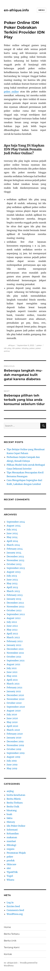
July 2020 (12, 714)
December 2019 (15, 741)
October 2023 (14, 564)
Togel (10, 876)
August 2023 (13, 571)
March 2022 (13, 637)
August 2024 (14, 525)
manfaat (11, 841)
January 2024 (14, 552)
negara (10, 849)
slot (9, 868)
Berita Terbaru (15, 802)
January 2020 (14, 737)
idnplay (25, 348)
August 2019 (13, 756)
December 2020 (15, 695)
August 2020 (14, 710)
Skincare (11, 864)
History (11, 822)
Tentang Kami (11, 947)
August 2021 (13, 664)
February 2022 (15, 641)
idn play (7, 348)
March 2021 (13, 683)
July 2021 (12, 668)
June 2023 (12, 579)
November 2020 (15, 699)
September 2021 (15, 660)
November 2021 (15, 652)
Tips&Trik (12, 872)
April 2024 (12, 541)
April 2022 (12, 633)
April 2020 (12, 726)
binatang (12, 810)
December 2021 (15, 649)
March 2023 (13, 591)
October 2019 (14, 749)
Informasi (12, 829)
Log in (10, 902)
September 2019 (16, 753)
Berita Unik (13, 806)
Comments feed (15, 910)
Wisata (10, 879)
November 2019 (15, 745)
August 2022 (14, 618)
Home (7, 927)
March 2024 (13, 545)
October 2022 (14, 610)
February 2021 (14, 687)
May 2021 (12, 676)
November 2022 (15, 606)
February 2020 (15, 733)
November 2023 (15, 560)
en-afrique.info (16, 10)
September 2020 (16, 706)
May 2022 (12, 629)
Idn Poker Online (16, 825)
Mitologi (11, 845)
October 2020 (14, 703)
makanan (12, 837)
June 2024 (12, 533)
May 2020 (12, 722)
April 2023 (12, 587)
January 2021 (14, 691)
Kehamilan (13, 833)
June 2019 (12, 764)
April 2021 (12, 679)
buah (9, 814)
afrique (11, 345)
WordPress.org (15, 914)
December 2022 (15, 602)
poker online (11, 91)
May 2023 (12, 583)
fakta (9, 818)
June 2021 (12, 672)
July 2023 (12, 575)
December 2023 (15, 556)
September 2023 (16, 568)
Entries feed (13, 906)
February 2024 (15, 548)
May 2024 (12, 537)
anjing (10, 791)
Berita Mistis (14, 798)
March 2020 (13, 729)
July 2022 (12, 622)
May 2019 (12, 768)
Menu (41, 10)
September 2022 (16, 614)
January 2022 (14, 645)
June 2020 (12, 718)
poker (39, 345)
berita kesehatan (16, 795)
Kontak (8, 954)
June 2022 (12, 625)
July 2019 (12, 760)
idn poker (16, 348)
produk (11, 860)
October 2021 (14, 656)
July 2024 (12, 529)
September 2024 (16, 521)
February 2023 (14, 595)
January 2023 (14, 598)
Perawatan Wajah (16, 852)
